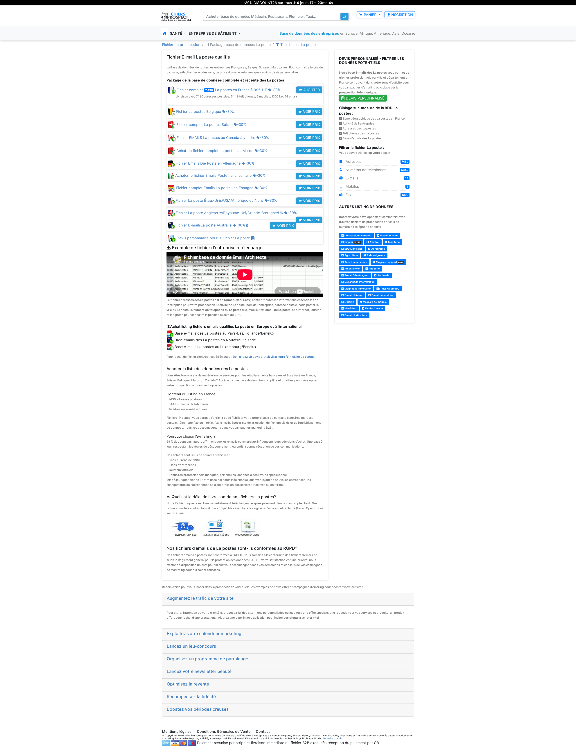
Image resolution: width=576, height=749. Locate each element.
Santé (176, 33)
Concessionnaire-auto (357, 235)
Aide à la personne (355, 262)
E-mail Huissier (353, 295)
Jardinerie (383, 275)
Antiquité (374, 268)
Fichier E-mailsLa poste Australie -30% (212, 225)
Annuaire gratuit (332, 738)
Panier (370, 14)
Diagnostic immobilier (357, 288)
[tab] (288, 599)
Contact (263, 731)
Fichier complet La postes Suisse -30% (210, 124)
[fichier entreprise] (176, 16)
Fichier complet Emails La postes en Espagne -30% (221, 188)
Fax (376, 194)
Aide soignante (375, 255)
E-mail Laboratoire (382, 295)
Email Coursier (389, 235)
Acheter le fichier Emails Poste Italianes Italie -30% (219, 175)
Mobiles (376, 186)
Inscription (401, 14)
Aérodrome (378, 248)
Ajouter (311, 90)
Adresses (376, 161)
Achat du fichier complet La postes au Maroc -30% (221, 150)
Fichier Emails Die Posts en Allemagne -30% (214, 163)
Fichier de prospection (181, 44)
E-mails (376, 178)
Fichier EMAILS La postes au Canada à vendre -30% (222, 137)
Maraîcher (350, 308)
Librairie (349, 301)
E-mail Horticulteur (355, 315)
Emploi (352, 242)
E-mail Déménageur (356, 275)
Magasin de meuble (374, 301)
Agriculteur (351, 255)
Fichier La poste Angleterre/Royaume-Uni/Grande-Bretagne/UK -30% (236, 212)
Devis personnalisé (365, 98)
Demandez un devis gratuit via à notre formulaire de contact (274, 356)
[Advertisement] (374, 359)
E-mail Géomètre (389, 288)
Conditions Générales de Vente (223, 731)
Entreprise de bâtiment (213, 33)
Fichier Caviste (373, 308)
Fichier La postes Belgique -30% (205, 111)
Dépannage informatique (359, 281)
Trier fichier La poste (297, 44)
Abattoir (374, 242)
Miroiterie (393, 242)
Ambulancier (352, 268)
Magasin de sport (389, 262)
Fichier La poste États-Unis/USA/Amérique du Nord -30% (226, 200)
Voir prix (311, 111)
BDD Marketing (353, 248)
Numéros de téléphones (376, 169)
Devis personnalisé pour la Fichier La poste (214, 238)
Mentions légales (176, 731)
